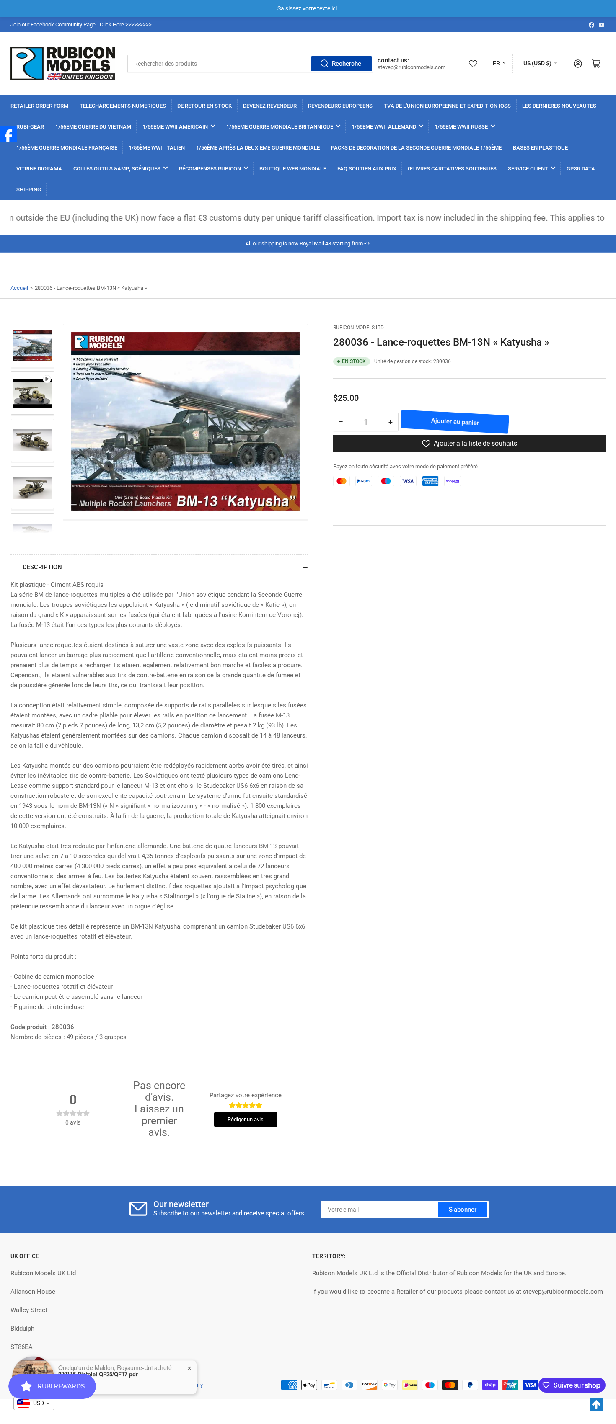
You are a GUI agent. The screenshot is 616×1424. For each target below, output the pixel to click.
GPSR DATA (581, 168)
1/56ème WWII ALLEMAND (384, 127)
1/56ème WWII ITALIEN (157, 147)
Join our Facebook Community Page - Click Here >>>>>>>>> (81, 24)
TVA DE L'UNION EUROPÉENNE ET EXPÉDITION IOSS (447, 106)
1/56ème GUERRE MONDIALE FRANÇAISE (66, 147)
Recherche (346, 63)
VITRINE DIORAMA (39, 168)
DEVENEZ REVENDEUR (270, 106)
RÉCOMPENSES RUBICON (210, 168)
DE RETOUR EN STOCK (204, 106)
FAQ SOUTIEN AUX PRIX (366, 168)
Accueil (19, 288)
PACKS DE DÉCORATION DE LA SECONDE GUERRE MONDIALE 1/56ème (416, 147)
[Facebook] (8, 134)
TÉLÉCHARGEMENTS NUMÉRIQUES (123, 106)
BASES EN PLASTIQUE (540, 147)
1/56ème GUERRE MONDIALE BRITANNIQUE (279, 127)
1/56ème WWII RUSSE (461, 127)
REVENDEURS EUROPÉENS (340, 106)
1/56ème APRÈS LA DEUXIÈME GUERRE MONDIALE (258, 147)
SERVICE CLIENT (528, 168)
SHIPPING (28, 189)
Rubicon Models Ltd (358, 327)
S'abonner (462, 1209)
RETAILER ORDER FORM (39, 106)
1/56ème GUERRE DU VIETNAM (93, 127)
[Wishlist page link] (473, 63)
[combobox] (250, 63)
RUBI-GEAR (30, 127)
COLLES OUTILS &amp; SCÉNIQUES (116, 168)
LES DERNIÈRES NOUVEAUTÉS (559, 106)
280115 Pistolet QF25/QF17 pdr (98, 1372)
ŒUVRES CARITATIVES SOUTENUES (452, 168)
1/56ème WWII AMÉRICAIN (175, 127)
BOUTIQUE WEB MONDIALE (292, 168)
